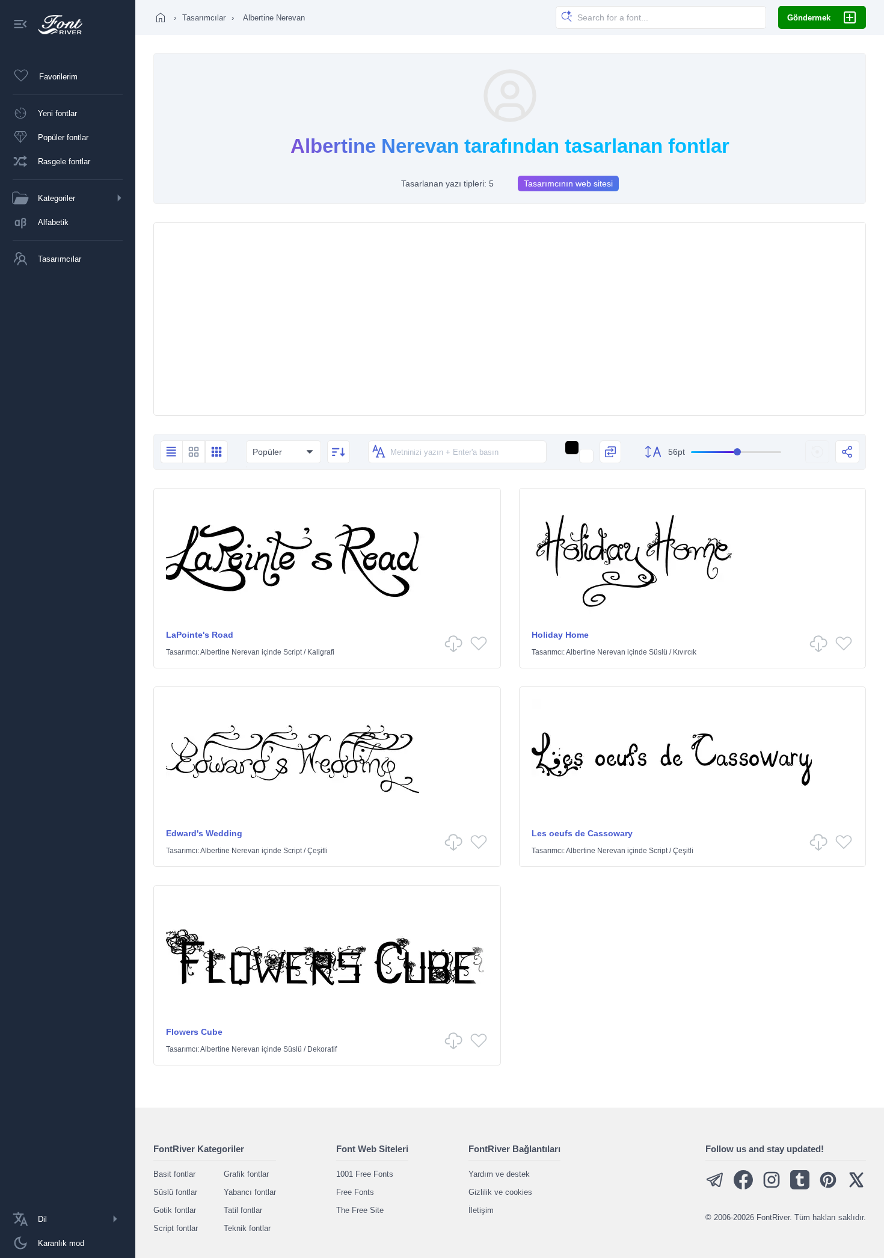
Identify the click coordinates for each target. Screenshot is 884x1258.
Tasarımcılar (204, 17)
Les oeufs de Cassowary (582, 833)
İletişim (481, 1210)
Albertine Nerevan (230, 652)
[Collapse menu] (20, 25)
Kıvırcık (684, 652)
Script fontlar (175, 1228)
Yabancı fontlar (250, 1192)
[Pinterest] (828, 1186)
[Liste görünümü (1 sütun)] (171, 451)
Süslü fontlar (175, 1192)
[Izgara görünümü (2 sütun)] (193, 451)
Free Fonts (355, 1192)
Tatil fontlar (243, 1210)
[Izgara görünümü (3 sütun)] (216, 451)
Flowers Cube (194, 1032)
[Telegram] (715, 1186)
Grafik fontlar (246, 1174)
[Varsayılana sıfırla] (817, 451)
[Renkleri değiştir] (610, 451)
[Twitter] (856, 1186)
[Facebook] (743, 1186)
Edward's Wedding (204, 833)
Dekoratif (322, 1049)
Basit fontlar (174, 1174)
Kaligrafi (320, 652)
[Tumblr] (799, 1186)
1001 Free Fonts (364, 1174)
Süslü (658, 652)
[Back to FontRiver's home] (55, 24)
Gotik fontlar (174, 1210)
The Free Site (360, 1210)
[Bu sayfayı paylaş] (847, 451)
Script (292, 652)
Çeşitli (317, 850)
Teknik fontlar (247, 1228)
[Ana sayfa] (160, 17)
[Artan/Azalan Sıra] (338, 451)
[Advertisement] (509, 319)
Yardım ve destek (499, 1174)
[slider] (736, 452)
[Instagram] (771, 1186)
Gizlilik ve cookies (500, 1192)
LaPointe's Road (199, 635)
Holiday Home (560, 635)
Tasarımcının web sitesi (568, 183)
